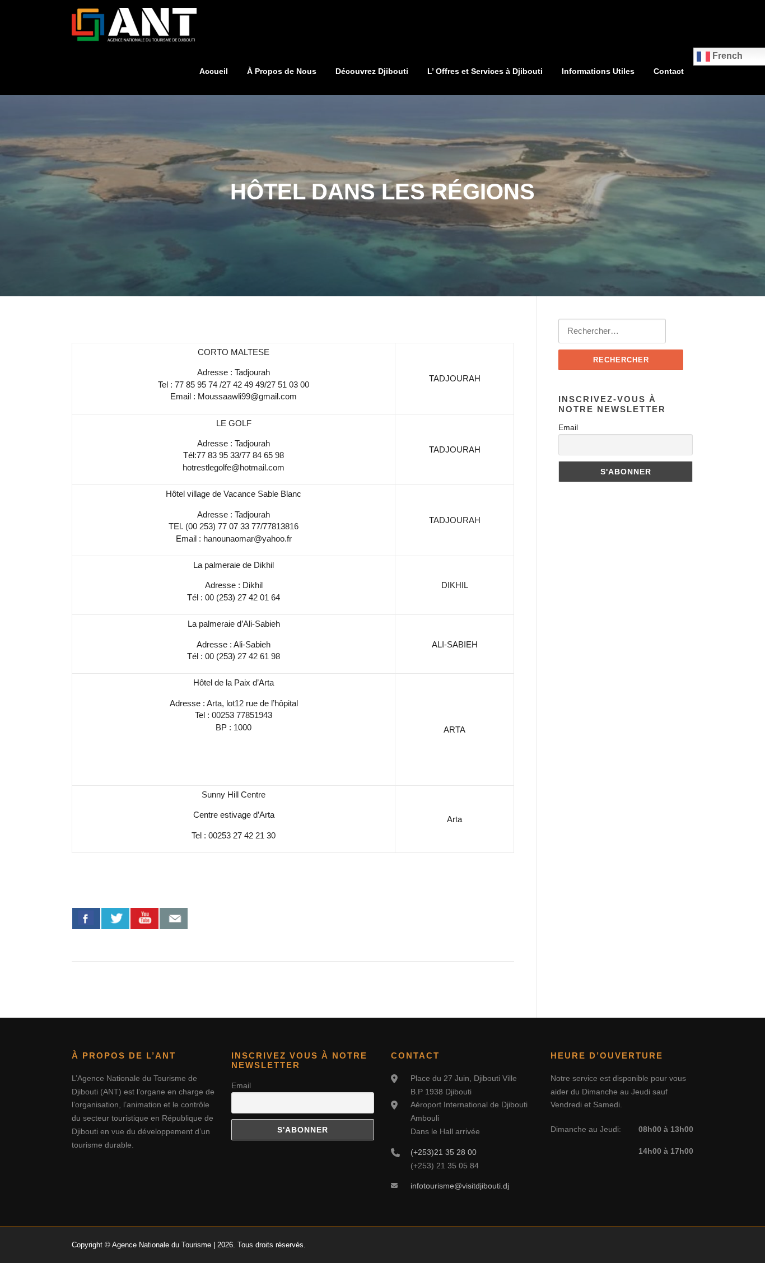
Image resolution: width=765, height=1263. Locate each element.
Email (568, 427)
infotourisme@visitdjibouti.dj (460, 1185)
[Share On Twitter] (115, 918)
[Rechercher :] (612, 331)
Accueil (213, 71)
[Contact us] (174, 918)
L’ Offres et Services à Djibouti (485, 71)
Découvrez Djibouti (371, 71)
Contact (669, 71)
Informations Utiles (598, 71)
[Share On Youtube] (144, 918)
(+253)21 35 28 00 (444, 1152)
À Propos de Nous (281, 71)
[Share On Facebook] (86, 918)
